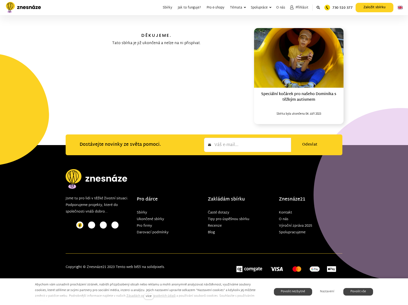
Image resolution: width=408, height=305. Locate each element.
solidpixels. (156, 267)
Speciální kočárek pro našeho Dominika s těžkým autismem (298, 97)
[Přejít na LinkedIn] (115, 225)
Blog (211, 232)
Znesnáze (289, 199)
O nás (283, 219)
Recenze (215, 226)
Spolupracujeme (292, 232)
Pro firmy (144, 226)
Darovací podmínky (153, 232)
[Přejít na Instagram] (91, 225)
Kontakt (285, 212)
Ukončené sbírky (150, 219)
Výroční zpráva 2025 (295, 226)
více (149, 296)
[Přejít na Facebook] (79, 225)
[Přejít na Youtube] (103, 225)
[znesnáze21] (23, 7)
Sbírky (142, 212)
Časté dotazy (218, 212)
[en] (400, 7)
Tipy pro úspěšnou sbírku (228, 219)
